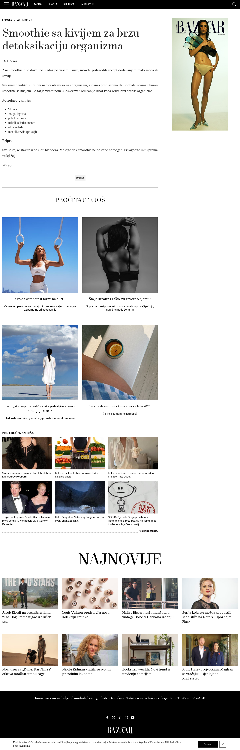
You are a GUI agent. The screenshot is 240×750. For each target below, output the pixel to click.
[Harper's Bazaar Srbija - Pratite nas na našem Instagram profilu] (126, 717)
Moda (38, 4)
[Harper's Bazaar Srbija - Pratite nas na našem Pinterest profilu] (120, 717)
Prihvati (207, 744)
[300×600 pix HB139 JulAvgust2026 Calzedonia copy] (200, 74)
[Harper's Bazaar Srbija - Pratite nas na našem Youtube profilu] (133, 717)
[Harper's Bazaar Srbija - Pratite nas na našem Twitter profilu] (113, 717)
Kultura (69, 4)
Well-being (25, 20)
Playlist (90, 4)
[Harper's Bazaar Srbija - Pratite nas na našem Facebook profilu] (107, 717)
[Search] (234, 5)
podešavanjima (21, 745)
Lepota (53, 4)
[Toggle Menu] (6, 4)
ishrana (80, 177)
